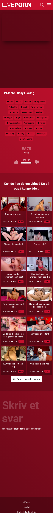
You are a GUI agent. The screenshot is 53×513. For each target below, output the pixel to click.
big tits (14, 107)
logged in (18, 428)
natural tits (16, 128)
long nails (43, 118)
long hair (30, 118)
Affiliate (26, 502)
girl (18, 118)
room (39, 128)
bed (29, 102)
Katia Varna (27, 139)
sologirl (42, 134)
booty (25, 107)
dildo (40, 112)
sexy (22, 134)
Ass (11, 102)
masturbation (15, 123)
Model (27, 507)
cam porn (28, 112)
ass (20, 102)
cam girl (14, 112)
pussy (29, 128)
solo (32, 134)
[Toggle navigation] (49, 4)
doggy (9, 118)
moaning (30, 123)
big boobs (40, 102)
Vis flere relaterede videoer (26, 379)
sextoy (11, 134)
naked (42, 123)
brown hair (38, 107)
